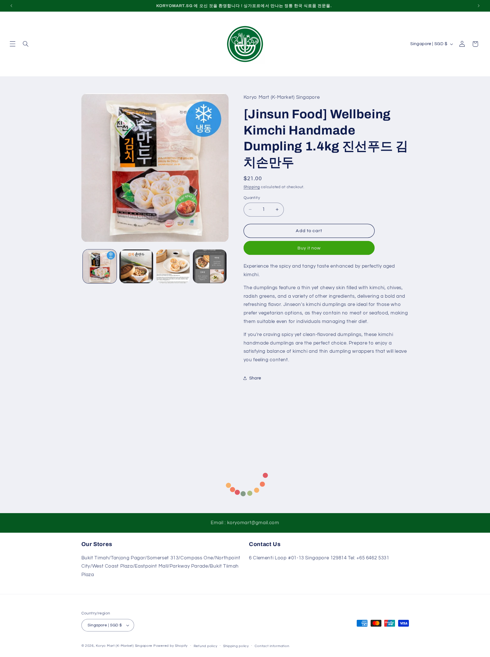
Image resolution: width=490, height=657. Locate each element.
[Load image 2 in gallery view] (136, 266)
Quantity (252, 198)
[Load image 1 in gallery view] (100, 266)
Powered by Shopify (170, 645)
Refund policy (205, 646)
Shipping (252, 187)
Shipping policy (236, 646)
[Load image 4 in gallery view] (210, 266)
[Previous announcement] (11, 5)
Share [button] (255, 378)
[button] (12, 44)
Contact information (272, 646)
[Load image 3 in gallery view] (173, 266)
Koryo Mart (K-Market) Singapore (124, 645)
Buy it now (309, 248)
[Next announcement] (478, 5)
